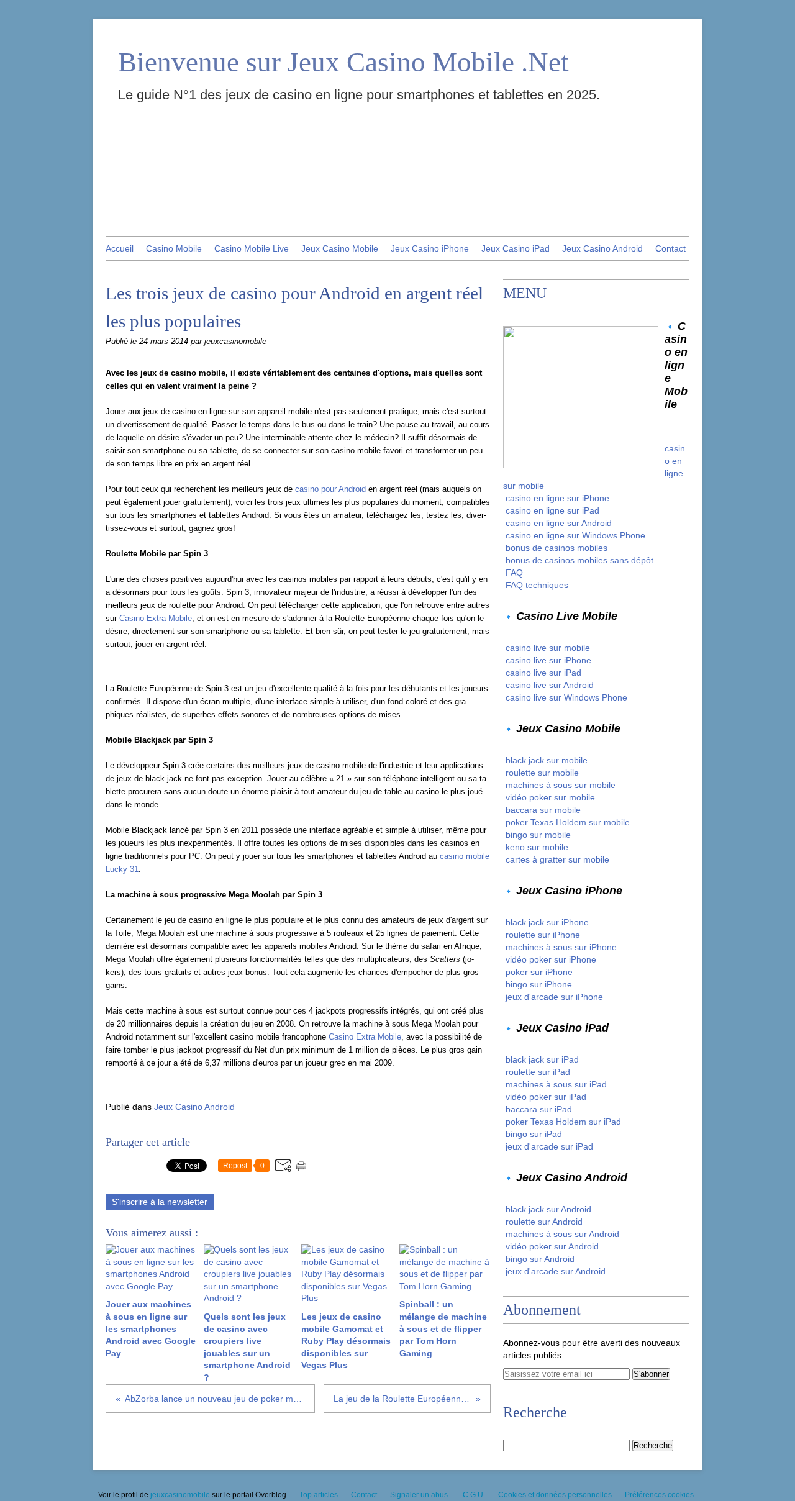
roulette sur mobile (542, 773)
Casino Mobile (174, 248)
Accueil (120, 248)
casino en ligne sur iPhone (557, 498)
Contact (670, 248)
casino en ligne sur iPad (552, 510)
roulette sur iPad (538, 1072)
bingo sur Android (540, 1259)
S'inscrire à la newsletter (159, 1202)
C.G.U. (474, 1494)
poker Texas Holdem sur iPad (563, 1122)
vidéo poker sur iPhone (551, 959)
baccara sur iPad (539, 1109)
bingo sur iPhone (539, 984)
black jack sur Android (548, 1209)
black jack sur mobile (547, 760)
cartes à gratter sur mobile (557, 859)
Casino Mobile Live (251, 248)
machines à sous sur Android (562, 1234)
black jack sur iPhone (547, 922)
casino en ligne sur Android (559, 523)
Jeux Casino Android (602, 248)
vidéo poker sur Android (552, 1246)
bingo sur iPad (534, 1134)
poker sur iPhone (539, 972)
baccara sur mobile (543, 810)
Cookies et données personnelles (555, 1494)
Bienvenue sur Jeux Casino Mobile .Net (343, 62)
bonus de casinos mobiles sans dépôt (579, 560)
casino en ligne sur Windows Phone (575, 535)
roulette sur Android (544, 1222)
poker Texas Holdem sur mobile (568, 822)
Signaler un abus (420, 1494)
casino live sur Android (550, 685)
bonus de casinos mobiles (556, 548)
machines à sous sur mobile (561, 785)
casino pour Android (330, 489)
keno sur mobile (537, 847)
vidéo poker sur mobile (550, 797)
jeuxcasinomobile (180, 1494)
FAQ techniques (537, 585)
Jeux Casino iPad (515, 248)
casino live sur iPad (543, 673)
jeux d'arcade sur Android (556, 1271)
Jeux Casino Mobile (339, 248)
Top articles (318, 1494)
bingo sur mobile (538, 835)
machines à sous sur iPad (556, 1084)
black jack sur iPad (542, 1059)
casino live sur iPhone (548, 660)
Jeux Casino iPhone (430, 248)
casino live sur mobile (548, 648)
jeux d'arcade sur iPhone (554, 997)
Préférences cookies (659, 1494)
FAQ (514, 573)
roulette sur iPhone (543, 935)
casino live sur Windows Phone (566, 697)
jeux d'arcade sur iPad (549, 1146)
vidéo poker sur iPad (546, 1097)
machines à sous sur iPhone (561, 947)
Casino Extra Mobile (155, 618)
